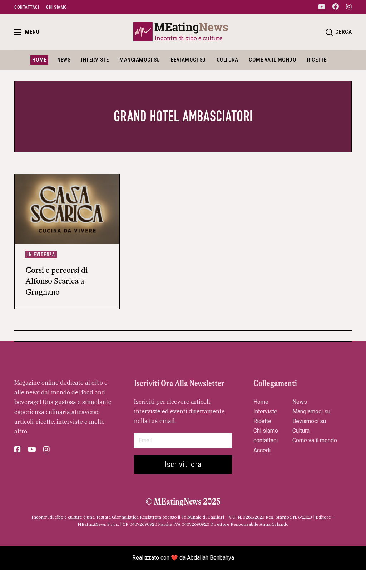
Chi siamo (56, 7)
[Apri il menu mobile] (17, 32)
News (63, 59)
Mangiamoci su (139, 59)
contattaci (265, 440)
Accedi (262, 450)
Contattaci (26, 7)
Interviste (95, 59)
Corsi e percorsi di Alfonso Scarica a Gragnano (56, 281)
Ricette (317, 59)
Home (39, 59)
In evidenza (41, 254)
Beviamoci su (188, 59)
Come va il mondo (272, 59)
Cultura (227, 59)
